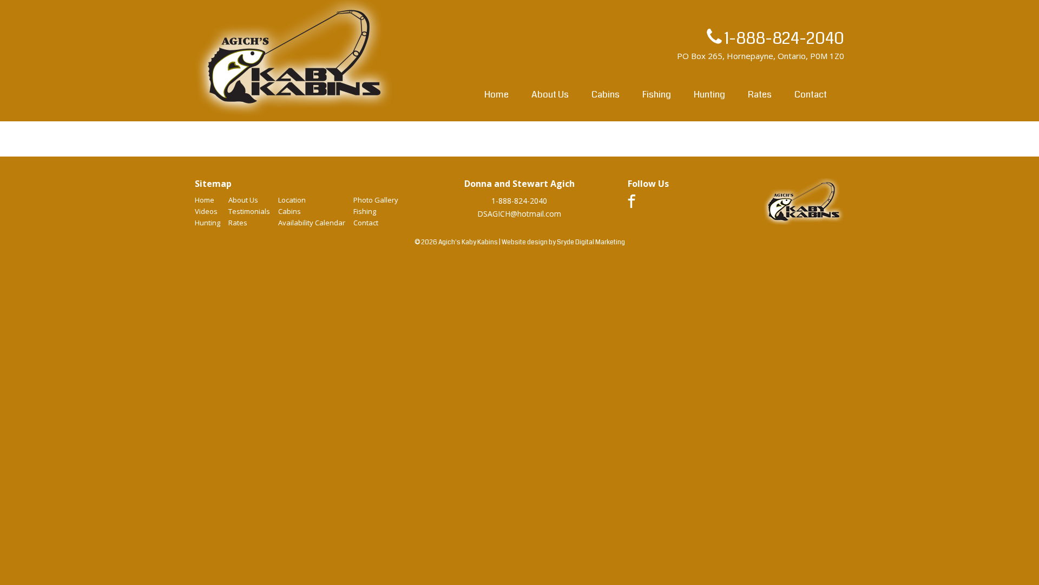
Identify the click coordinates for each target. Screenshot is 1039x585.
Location (292, 200)
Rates (760, 94)
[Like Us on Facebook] (631, 205)
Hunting (709, 94)
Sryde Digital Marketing (591, 242)
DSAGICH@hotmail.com (519, 214)
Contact (810, 94)
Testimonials (249, 211)
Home (496, 94)
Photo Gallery (375, 200)
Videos (206, 211)
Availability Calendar (311, 222)
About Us (550, 94)
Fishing (656, 94)
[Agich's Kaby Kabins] (294, 115)
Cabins (605, 94)
